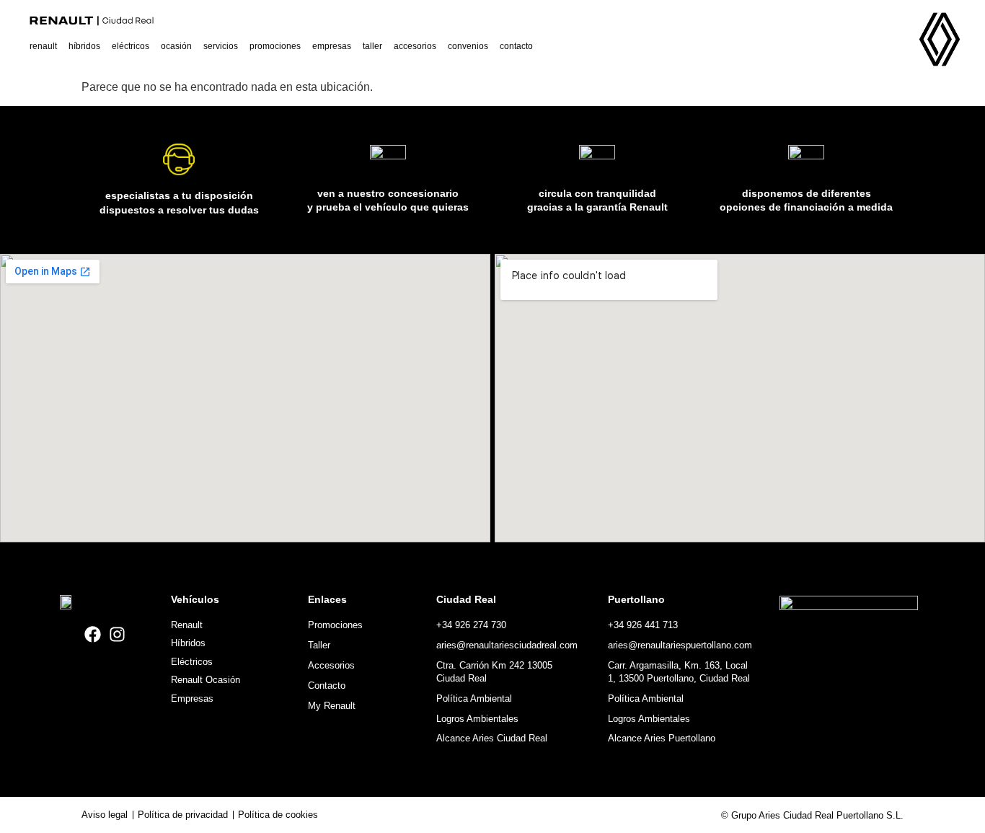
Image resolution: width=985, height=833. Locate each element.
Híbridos (84, 46)
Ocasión (176, 46)
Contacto (516, 46)
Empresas (331, 46)
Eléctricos (130, 46)
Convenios (468, 46)
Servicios (220, 46)
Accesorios (415, 46)
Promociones (275, 46)
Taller (372, 46)
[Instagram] (117, 634)
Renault (43, 46)
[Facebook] (92, 634)
